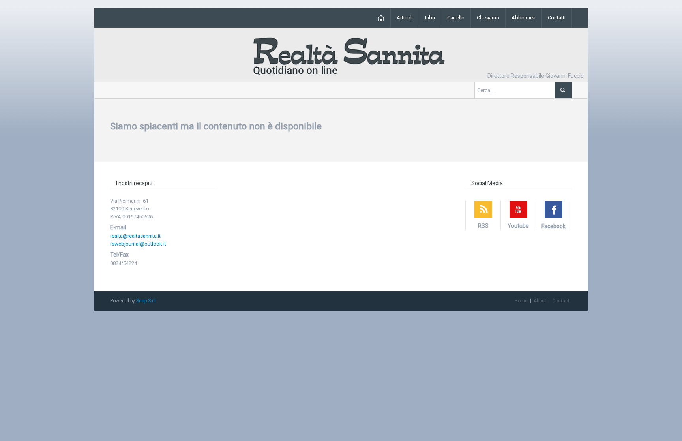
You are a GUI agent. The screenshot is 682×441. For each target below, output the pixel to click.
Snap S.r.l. (146, 301)
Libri (430, 18)
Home (521, 301)
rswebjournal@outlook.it (138, 244)
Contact (561, 301)
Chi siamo (488, 18)
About (540, 301)
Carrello (456, 18)
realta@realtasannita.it (135, 236)
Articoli (405, 18)
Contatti (557, 18)
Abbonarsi (524, 18)
